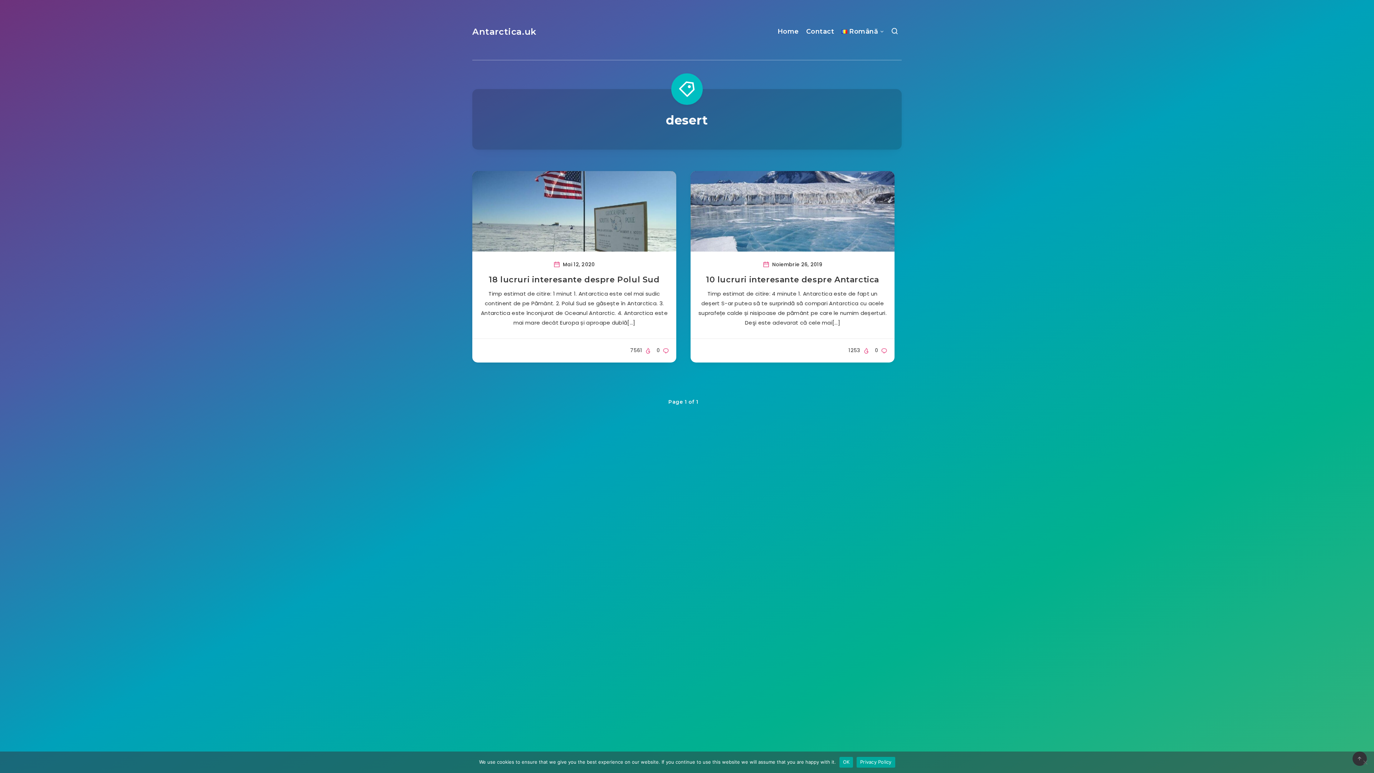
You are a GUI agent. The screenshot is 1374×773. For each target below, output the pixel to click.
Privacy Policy (876, 762)
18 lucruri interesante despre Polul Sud (574, 280)
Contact (820, 31)
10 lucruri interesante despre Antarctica (792, 280)
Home (788, 31)
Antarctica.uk (504, 31)
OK (846, 762)
